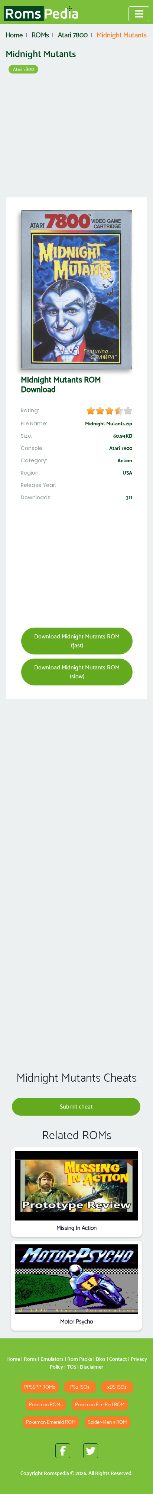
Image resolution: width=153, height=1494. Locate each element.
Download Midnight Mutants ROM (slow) (77, 672)
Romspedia (56, 1473)
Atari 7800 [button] (23, 69)
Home (13, 1359)
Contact (118, 1359)
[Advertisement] (76, 138)
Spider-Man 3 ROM (107, 1422)
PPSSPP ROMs (39, 1387)
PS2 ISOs (79, 1387)
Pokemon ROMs (46, 1404)
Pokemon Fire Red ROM (100, 1404)
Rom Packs (79, 1359)
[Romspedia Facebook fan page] (62, 1450)
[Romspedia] (41, 14)
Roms (30, 1359)
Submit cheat (76, 1106)
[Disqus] (76, 958)
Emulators (52, 1359)
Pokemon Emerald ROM (51, 1422)
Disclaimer (91, 1366)
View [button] (76, 1185)
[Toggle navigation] (138, 13)
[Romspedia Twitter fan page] (90, 1450)
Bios (100, 1359)
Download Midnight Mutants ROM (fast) (77, 641)
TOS (71, 1366)
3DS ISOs (117, 1387)
